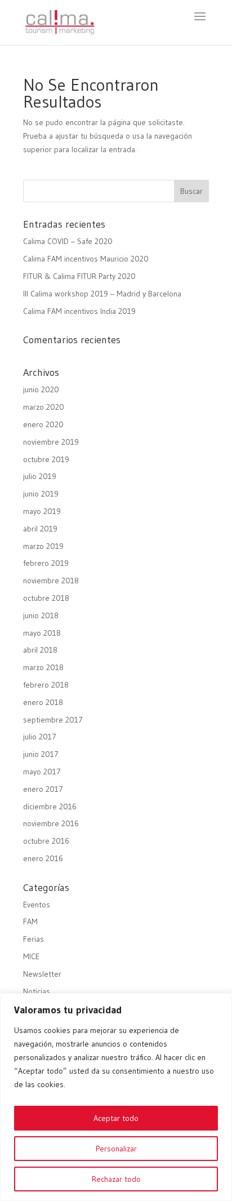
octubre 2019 (46, 459)
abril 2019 (40, 529)
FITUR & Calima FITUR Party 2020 (79, 276)
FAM (30, 921)
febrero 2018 (46, 685)
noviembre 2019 (51, 442)
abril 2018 (40, 650)
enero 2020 (43, 424)
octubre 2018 (46, 598)
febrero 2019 (46, 563)
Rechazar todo (116, 1179)
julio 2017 (39, 737)
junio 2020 (41, 389)
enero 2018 (43, 702)
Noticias (36, 991)
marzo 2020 (43, 407)
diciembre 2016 (50, 806)
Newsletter (42, 974)
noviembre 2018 (51, 580)
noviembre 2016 (51, 823)
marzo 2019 (43, 546)
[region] (116, 1097)
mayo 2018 (42, 633)
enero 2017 (43, 789)
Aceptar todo (116, 1118)
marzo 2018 (43, 667)
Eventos (36, 904)
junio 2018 (41, 615)
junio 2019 (41, 494)
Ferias (33, 939)
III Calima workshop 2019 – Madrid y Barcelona (102, 294)
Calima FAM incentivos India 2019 (79, 311)
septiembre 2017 (53, 720)
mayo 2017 (42, 771)
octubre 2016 (46, 841)
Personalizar (116, 1149)
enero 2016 (43, 858)
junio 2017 (41, 754)
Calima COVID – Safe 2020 (68, 241)
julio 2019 (39, 476)
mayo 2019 (42, 511)
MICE (31, 956)
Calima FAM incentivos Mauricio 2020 (86, 259)
